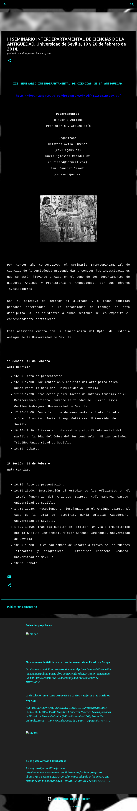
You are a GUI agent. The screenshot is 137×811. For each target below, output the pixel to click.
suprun (78, 806)
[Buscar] (15, 4)
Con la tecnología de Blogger (71, 798)
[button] (9, 60)
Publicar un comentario (22, 606)
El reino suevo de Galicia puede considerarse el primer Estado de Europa (68, 662)
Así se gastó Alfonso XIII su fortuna (46, 761)
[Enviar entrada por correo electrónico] (9, 578)
